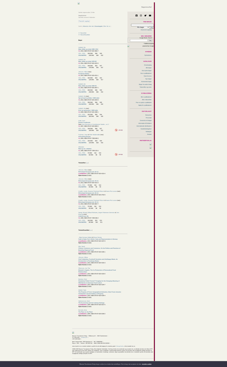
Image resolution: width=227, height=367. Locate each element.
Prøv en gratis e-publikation (144, 102)
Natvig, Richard (82, 212)
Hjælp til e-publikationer (145, 105)
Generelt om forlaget (146, 120)
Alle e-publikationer (146, 97)
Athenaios (81, 147)
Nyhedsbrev (148, 55)
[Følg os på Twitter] (145, 15)
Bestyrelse (148, 115)
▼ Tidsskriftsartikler (84, 34)
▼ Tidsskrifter (82, 33)
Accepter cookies (146, 364)
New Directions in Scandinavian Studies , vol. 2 (95, 124)
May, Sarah (81, 246)
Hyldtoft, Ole (81, 47)
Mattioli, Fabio (82, 290)
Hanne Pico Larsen (111, 191)
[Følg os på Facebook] (136, 15)
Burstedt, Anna (82, 310)
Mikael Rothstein (92, 212)
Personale (149, 117)
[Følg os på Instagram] (141, 15)
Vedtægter (149, 131)
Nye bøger (148, 79)
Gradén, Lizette (82, 191)
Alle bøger (149, 67)
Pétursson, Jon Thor (84, 268)
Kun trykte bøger (147, 70)
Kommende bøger (146, 81)
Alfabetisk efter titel (88, 26)
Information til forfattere (145, 123)
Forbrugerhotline (120, 346)
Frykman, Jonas (83, 134)
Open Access (148, 76)
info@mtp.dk (84, 337)
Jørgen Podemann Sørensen (106, 212)
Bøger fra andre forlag (145, 84)
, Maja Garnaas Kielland (85, 237)
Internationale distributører (144, 126)
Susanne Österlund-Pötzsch (96, 191)
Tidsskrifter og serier (146, 87)
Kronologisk (98, 26)
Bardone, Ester (82, 279)
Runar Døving (98, 237)
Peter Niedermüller (94, 134)
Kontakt (149, 134)
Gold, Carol (81, 120)
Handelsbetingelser (146, 129)
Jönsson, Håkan (83, 71)
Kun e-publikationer (146, 73)
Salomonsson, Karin (84, 301)
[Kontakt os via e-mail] (150, 15)
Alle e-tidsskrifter (147, 99)
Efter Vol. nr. (106, 26)
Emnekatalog (148, 65)
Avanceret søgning (146, 29)
